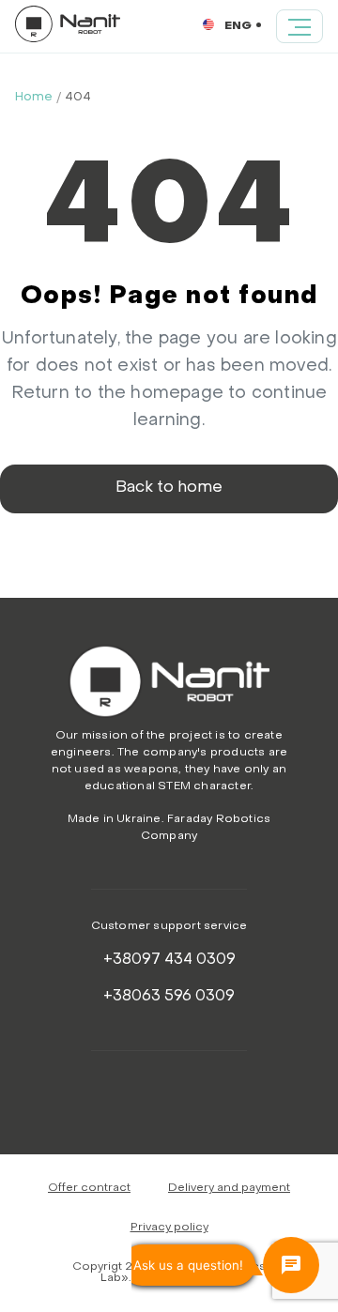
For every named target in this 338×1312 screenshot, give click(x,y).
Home (34, 97)
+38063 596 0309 (169, 996)
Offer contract (89, 1188)
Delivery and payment (229, 1188)
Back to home (169, 488)
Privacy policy (169, 1227)
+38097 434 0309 (169, 960)
